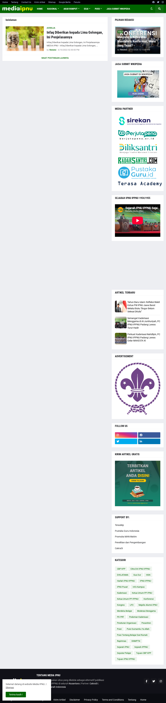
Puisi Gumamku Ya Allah (138, 629)
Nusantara (74, 683)
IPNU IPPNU (145, 581)
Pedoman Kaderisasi (138, 617)
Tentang (14, 2)
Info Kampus (139, 587)
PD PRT (120, 617)
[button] (151, 9)
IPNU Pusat (122, 587)
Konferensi (149, 599)
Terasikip (119, 525)
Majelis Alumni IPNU (148, 605)
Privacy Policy (91, 699)
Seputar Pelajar (124, 653)
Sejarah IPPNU (141, 647)
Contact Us (26, 2)
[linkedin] (149, 441)
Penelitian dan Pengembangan (130, 542)
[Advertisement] (138, 265)
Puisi (119, 629)
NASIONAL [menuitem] (52, 8)
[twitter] (158, 2)
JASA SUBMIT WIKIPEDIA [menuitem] (118, 8)
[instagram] (163, 2)
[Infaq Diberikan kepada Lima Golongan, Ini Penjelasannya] (25, 38)
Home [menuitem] (40, 8)
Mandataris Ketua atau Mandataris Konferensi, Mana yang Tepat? (136, 41)
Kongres (121, 605)
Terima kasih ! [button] (16, 694)
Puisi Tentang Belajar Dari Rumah (132, 635)
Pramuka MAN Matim (126, 536)
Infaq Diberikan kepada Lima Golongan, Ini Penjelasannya (75, 34)
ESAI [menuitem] (86, 8)
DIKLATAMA (122, 575)
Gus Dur (137, 575)
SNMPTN (135, 641)
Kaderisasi (122, 593)
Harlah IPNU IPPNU (126, 581)
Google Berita (65, 2)
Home (5, 2)
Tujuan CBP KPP (143, 653)
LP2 (131, 605)
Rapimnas (121, 641)
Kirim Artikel (39, 2)
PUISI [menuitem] (97, 8)
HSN (148, 575)
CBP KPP (121, 569)
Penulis (77, 2)
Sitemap (52, 2)
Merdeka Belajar (124, 611)
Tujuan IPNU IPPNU (126, 659)
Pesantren (146, 623)
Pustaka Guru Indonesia (127, 531)
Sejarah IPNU (123, 647)
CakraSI (119, 548)
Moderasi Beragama (146, 611)
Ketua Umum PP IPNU (142, 593)
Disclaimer (75, 699)
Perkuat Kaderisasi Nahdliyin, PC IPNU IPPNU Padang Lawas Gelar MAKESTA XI (143, 337)
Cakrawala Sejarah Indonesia (51, 687)
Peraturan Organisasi (126, 623)
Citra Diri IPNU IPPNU (140, 569)
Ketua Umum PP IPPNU (127, 599)
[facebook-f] (146, 681)
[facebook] (153, 2)
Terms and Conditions (113, 699)
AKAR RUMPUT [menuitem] (70, 8)
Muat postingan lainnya (55, 58)
